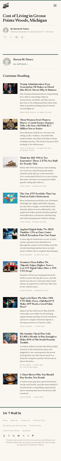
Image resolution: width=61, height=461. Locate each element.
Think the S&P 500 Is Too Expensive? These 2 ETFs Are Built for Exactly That (39, 161)
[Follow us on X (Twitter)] (9, 435)
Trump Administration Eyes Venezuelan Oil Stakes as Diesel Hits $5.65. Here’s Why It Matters (38, 87)
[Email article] (16, 37)
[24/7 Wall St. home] (6, 5)
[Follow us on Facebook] (4, 435)
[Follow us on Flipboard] (33, 435)
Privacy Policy (35, 426)
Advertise (26, 431)
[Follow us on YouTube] (18, 435)
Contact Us (25, 420)
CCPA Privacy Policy (11, 431)
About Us (14, 420)
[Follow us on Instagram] (23, 435)
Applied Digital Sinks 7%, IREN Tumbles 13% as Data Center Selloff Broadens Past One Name (38, 232)
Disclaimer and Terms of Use (15, 426)
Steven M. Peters (21, 29)
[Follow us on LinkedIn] (13, 435)
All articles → (20, 64)
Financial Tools (39, 420)
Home (5, 420)
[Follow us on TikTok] (28, 435)
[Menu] (55, 5)
